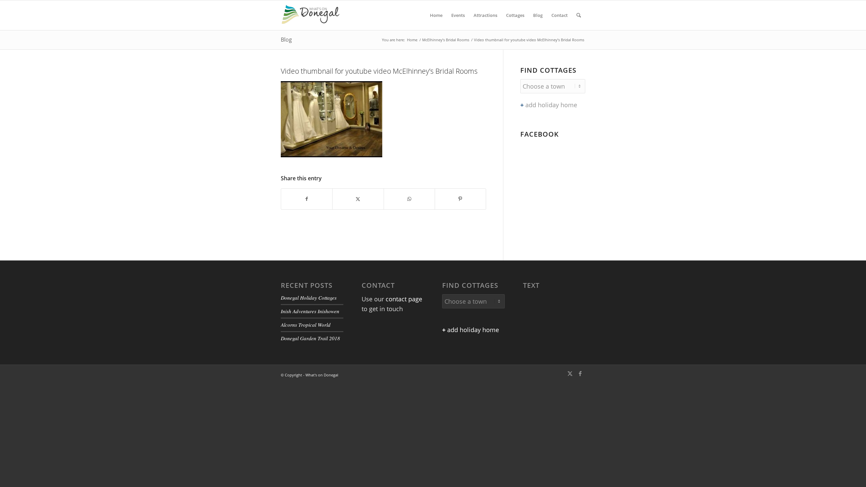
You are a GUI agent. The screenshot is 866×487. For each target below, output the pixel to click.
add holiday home (548, 105)
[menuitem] (436, 15)
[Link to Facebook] (580, 373)
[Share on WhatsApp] (409, 199)
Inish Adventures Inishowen (310, 311)
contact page (404, 299)
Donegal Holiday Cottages (309, 297)
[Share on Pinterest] (460, 199)
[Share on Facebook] (306, 199)
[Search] (578, 15)
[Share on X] (358, 199)
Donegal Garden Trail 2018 (310, 338)
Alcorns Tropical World (306, 324)
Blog (286, 39)
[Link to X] (570, 373)
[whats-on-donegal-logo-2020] (313, 15)
